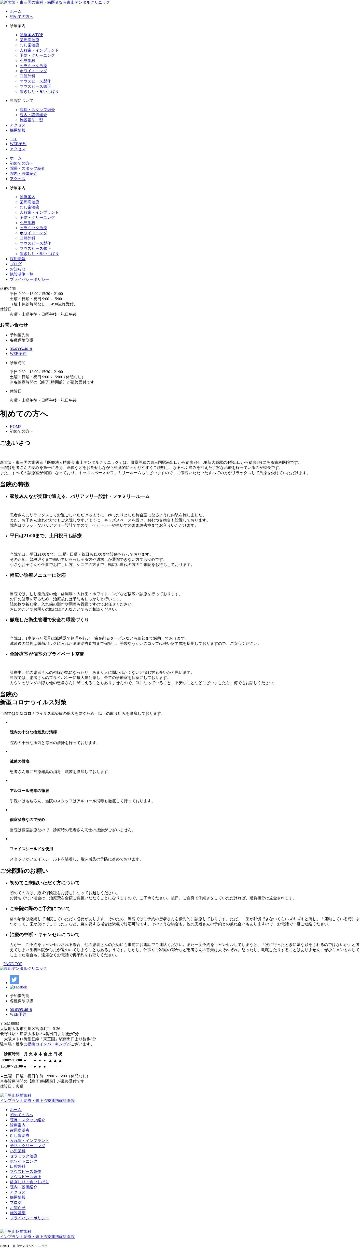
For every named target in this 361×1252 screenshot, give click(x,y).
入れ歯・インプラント (39, 50)
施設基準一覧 (31, 120)
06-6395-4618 (21, 349)
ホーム (16, 11)
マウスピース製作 (35, 81)
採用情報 (18, 130)
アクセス (18, 125)
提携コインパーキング (47, 1044)
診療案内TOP (31, 35)
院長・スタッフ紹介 (37, 110)
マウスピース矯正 (35, 86)
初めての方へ (21, 16)
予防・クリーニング (37, 55)
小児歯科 (27, 60)
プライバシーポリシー (29, 279)
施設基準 (18, 1213)
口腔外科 (27, 76)
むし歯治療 (29, 45)
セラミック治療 (33, 66)
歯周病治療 (29, 40)
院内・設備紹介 (33, 115)
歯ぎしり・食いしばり (39, 91)
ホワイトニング (33, 71)
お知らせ (18, 269)
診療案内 (27, 197)
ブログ (16, 264)
